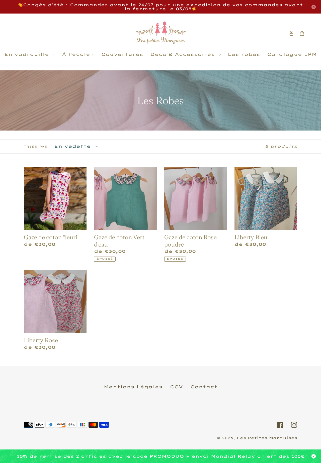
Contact (203, 386)
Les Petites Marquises (267, 438)
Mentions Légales (133, 386)
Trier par (36, 147)
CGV (176, 386)
